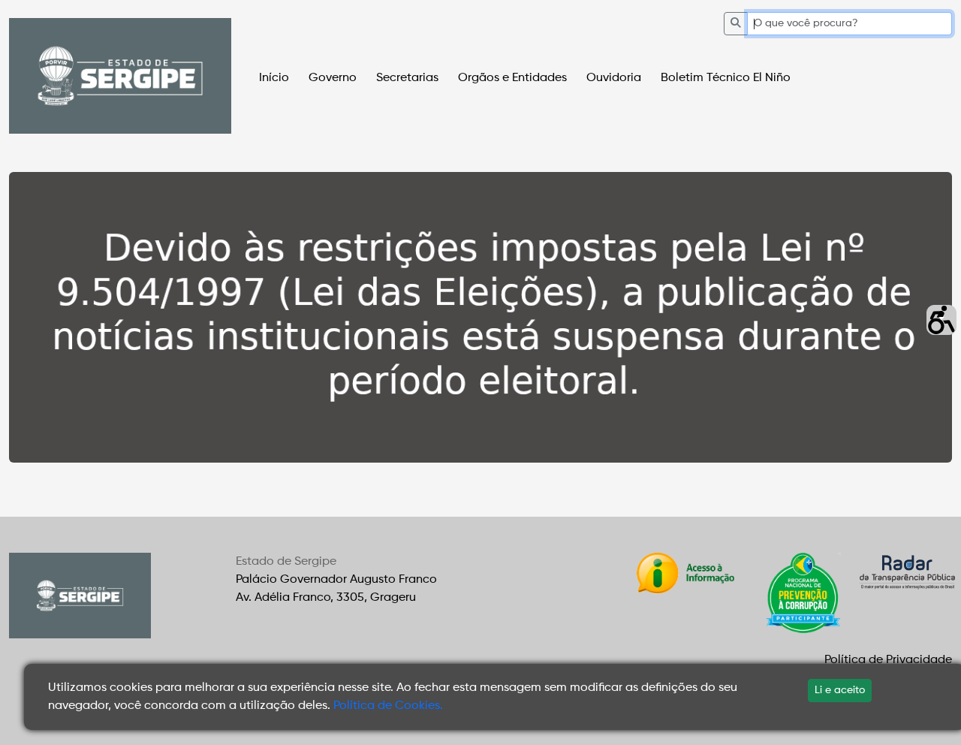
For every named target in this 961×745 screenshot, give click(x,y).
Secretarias (407, 78)
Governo (333, 78)
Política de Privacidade (888, 660)
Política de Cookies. (388, 706)
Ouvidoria (613, 78)
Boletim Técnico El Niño (726, 78)
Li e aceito (840, 690)
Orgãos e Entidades (512, 78)
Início (274, 78)
